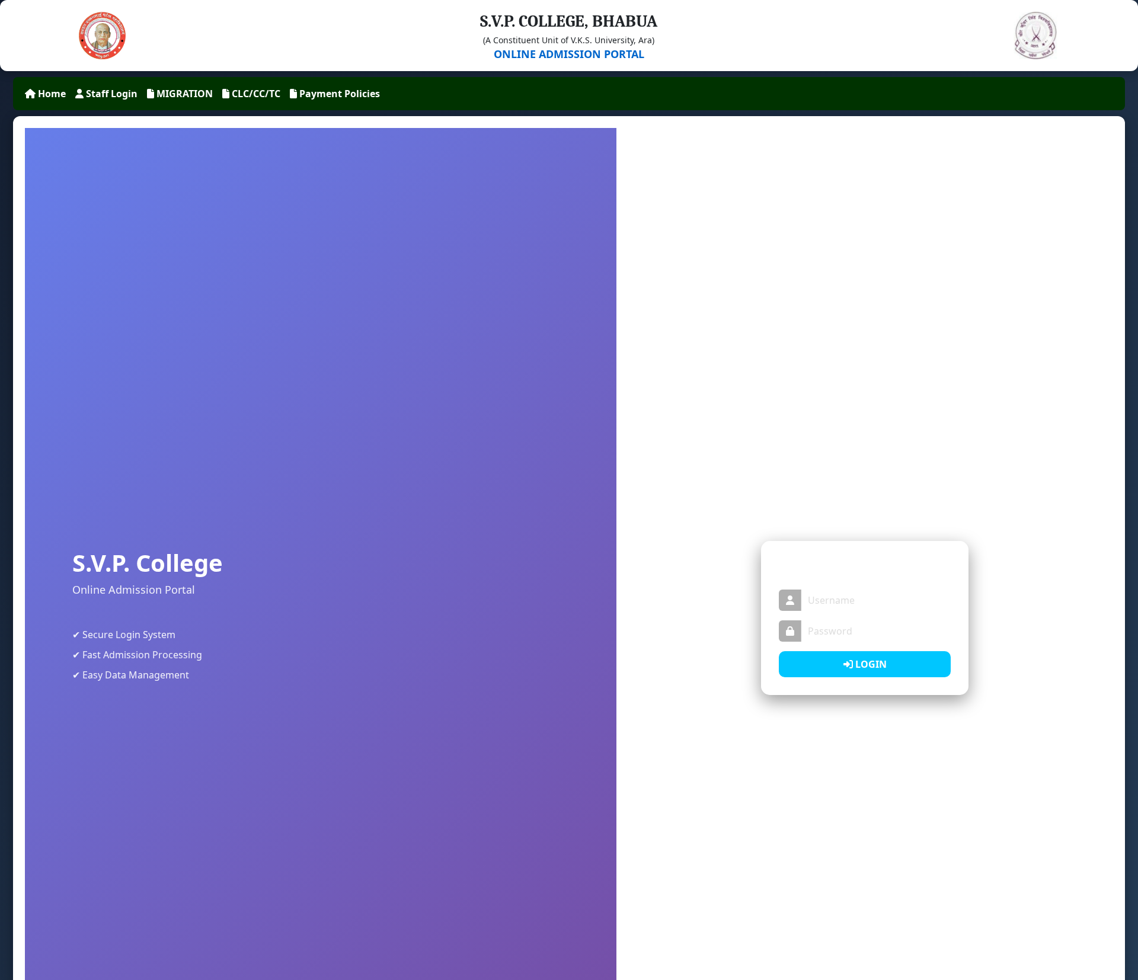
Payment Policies (338, 93)
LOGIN (870, 664)
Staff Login (111, 93)
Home (51, 93)
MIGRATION (183, 93)
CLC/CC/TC (254, 93)
